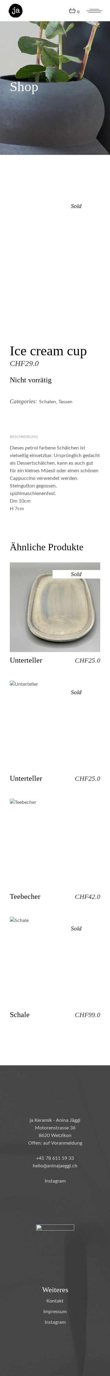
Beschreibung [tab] (24, 437)
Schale (20, 1015)
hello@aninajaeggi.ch (55, 1165)
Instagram (55, 1181)
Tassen (65, 401)
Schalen (47, 401)
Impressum (55, 1311)
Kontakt (55, 1301)
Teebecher (25, 896)
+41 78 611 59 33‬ (55, 1158)
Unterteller (26, 660)
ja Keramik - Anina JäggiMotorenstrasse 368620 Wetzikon (55, 1128)
